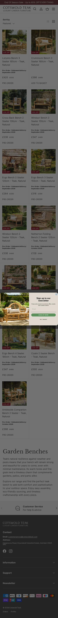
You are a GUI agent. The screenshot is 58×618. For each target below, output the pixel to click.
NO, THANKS (43, 319)
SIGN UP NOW (43, 315)
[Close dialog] (56, 294)
